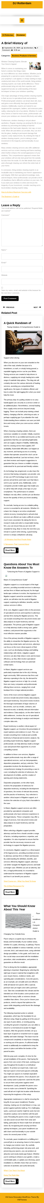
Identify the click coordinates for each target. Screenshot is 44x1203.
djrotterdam (28, 48)
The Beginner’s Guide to (10, 196)
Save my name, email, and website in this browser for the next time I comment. (21, 291)
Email (4, 263)
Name (4, 250)
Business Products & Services (24, 56)
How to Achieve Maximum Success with (16, 192)
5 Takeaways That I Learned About (16, 544)
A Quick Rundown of (17, 323)
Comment (5, 215)
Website (4, 275)
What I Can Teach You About (14, 1170)
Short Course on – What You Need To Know (20, 881)
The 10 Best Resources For (14, 886)
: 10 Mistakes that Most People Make (17, 539)
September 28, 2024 (12, 48)
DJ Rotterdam (22, 3)
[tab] (22, 20)
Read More (10, 551)
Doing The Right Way (11, 1175)
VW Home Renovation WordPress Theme (20, 1197)
